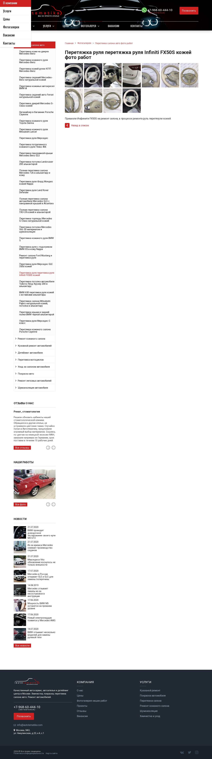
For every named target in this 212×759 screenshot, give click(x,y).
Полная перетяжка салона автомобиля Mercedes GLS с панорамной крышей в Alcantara (36, 201)
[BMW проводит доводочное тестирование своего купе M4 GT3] (20, 537)
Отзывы (81, 711)
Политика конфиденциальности (29, 753)
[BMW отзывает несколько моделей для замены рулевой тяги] (20, 639)
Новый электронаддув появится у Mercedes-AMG (41, 619)
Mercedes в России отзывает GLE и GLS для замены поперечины (40, 577)
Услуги (47, 26)
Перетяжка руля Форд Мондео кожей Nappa (36, 182)
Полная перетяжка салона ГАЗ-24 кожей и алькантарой (34, 211)
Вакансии (113, 26)
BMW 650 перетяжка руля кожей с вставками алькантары (36, 293)
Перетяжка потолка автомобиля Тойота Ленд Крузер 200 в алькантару (36, 284)
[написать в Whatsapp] (145, 10)
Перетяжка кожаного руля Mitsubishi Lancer (33, 130)
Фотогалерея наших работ (92, 701)
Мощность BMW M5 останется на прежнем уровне (40, 606)
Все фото (20, 504)
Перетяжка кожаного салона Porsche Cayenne (35, 330)
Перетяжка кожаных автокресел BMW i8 (36, 87)
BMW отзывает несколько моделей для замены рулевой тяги (41, 635)
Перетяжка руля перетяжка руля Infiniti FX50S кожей (36, 274)
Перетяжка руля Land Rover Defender (34, 191)
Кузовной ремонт (150, 690)
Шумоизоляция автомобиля (33, 387)
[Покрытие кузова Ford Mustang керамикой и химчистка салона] (35, 484)
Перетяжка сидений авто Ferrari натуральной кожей (36, 95)
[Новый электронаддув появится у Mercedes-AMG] (20, 625)
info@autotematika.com (30, 725)
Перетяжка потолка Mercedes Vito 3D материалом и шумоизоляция (35, 229)
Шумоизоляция (149, 711)
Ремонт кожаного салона (31, 338)
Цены (66, 26)
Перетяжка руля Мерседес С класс (34, 322)
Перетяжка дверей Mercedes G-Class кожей (36, 104)
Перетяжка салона (150, 701)
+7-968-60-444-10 (160, 10)
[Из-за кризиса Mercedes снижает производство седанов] (20, 552)
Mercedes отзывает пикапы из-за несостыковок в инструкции (38, 592)
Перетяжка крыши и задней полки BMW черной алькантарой (36, 313)
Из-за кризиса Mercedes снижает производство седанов (40, 548)
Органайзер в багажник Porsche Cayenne (36, 113)
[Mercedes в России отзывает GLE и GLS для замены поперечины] (20, 581)
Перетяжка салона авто (32, 45)
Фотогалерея (88, 26)
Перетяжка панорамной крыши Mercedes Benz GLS (36, 154)
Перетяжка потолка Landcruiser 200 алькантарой (36, 162)
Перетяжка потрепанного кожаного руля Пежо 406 (33, 145)
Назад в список (80, 125)
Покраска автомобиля (153, 695)
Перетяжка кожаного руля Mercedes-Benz (33, 61)
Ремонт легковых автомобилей (34, 380)
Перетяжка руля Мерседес (33, 138)
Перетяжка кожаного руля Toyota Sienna (33, 122)
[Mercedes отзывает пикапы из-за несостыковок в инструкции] (20, 595)
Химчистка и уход (150, 716)
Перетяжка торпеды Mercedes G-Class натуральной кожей (35, 219)
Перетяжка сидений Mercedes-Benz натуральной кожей (35, 78)
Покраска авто (26, 373)
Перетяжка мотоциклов (31, 359)
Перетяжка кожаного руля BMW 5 (36, 239)
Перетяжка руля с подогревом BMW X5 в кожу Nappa (35, 248)
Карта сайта (51, 753)
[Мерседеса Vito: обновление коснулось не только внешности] (20, 567)
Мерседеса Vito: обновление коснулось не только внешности (41, 562)
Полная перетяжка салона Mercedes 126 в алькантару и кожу (34, 173)
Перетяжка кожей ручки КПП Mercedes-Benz (35, 69)
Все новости (22, 645)
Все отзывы (22, 447)
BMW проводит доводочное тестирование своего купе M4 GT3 (42, 534)
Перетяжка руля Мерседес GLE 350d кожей (36, 265)
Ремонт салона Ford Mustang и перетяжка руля (35, 256)
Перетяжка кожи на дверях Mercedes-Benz (34, 52)
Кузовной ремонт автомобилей (35, 345)
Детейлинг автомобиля (30, 352)
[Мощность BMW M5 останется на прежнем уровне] (20, 610)
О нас (80, 690)
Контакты (136, 26)
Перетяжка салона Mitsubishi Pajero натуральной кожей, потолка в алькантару (34, 303)
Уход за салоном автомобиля (34, 366)
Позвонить (189, 10)
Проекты (82, 706)
